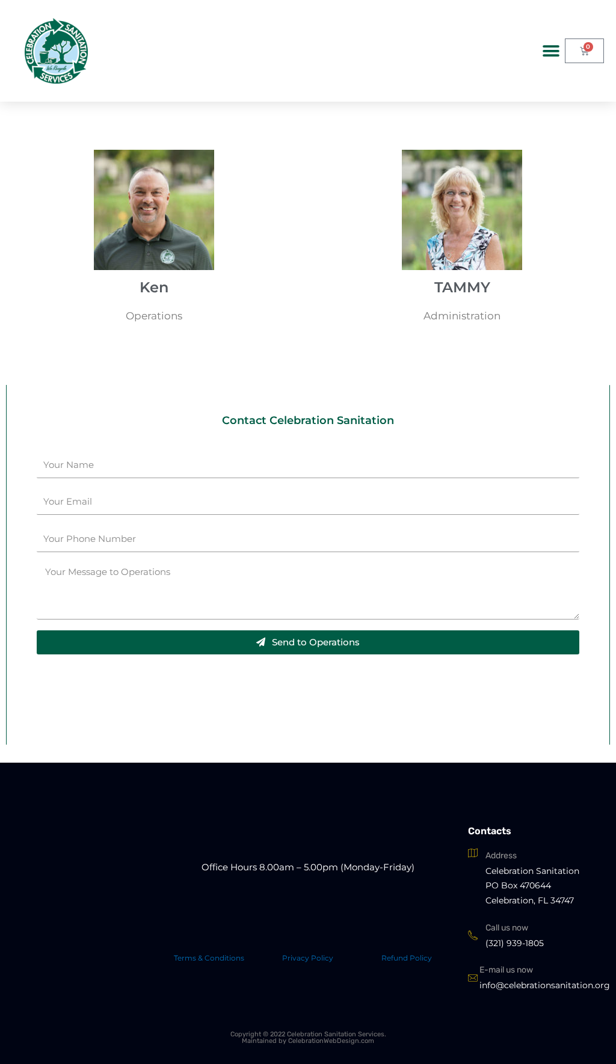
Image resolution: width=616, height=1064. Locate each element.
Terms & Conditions (209, 957)
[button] (551, 50)
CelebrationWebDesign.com (331, 1041)
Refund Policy (406, 957)
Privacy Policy (307, 957)
